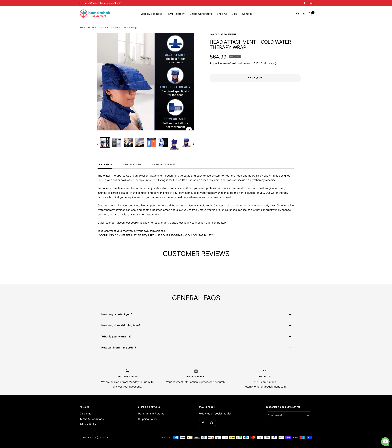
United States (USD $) (94, 437)
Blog (234, 13)
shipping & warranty (164, 164)
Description (105, 164)
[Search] (297, 14)
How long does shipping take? (120, 325)
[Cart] (310, 13)
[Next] (193, 144)
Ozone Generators (200, 13)
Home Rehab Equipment (223, 34)
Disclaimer (86, 413)
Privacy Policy (88, 424)
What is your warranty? (116, 336)
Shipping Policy (147, 419)
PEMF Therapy (176, 13)
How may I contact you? (116, 314)
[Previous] (98, 144)
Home (83, 27)
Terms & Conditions (92, 419)
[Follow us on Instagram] (310, 3)
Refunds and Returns (151, 413)
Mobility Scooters (151, 13)
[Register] (308, 415)
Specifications (132, 164)
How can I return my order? (118, 347)
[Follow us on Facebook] (304, 3)
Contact (247, 13)
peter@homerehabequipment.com (102, 3)
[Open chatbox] (385, 441)
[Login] (304, 14)
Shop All (222, 13)
